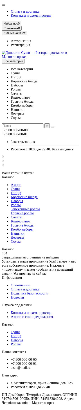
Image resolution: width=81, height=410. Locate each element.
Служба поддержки (17, 305)
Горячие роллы (22, 213)
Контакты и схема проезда (31, 15)
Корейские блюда (24, 197)
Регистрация (20, 45)
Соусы (16, 241)
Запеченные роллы (25, 209)
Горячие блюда (22, 225)
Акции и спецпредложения (32, 317)
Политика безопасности (29, 293)
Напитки (18, 233)
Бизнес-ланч (20, 221)
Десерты (17, 237)
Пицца (16, 193)
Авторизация (21, 41)
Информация (12, 277)
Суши (15, 189)
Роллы (16, 205)
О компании (20, 285)
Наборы (17, 201)
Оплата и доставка (25, 11)
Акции (16, 185)
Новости (17, 297)
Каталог (8, 324)
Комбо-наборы (22, 229)
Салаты (16, 217)
